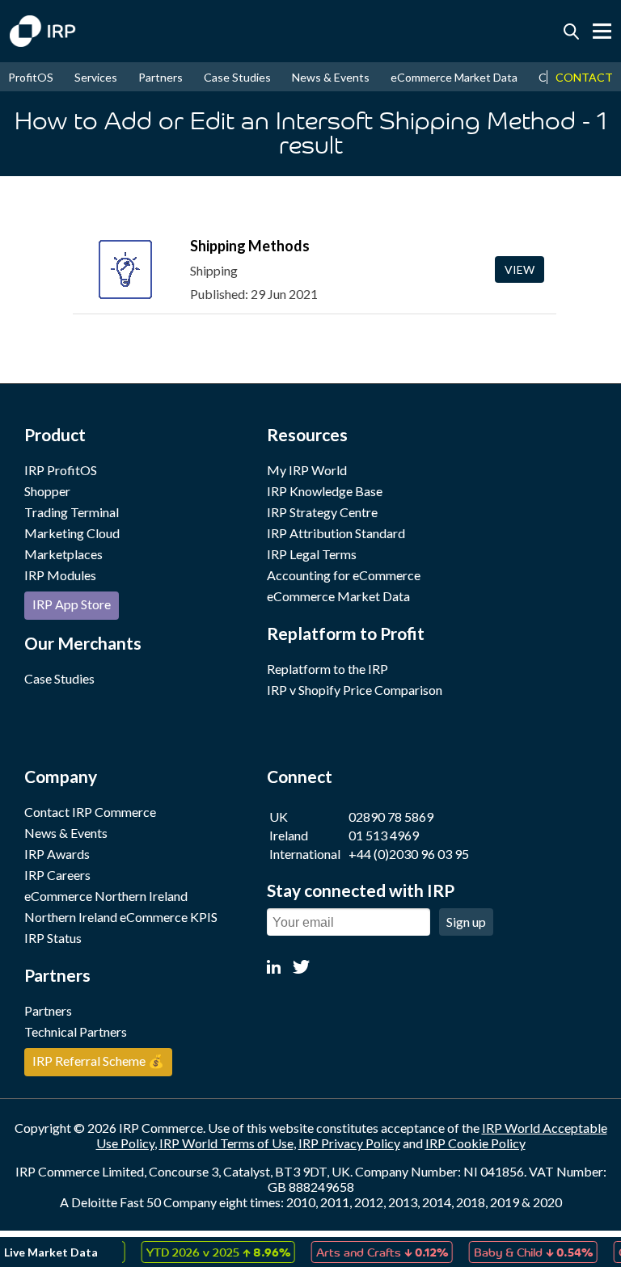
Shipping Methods (250, 246)
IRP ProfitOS (60, 470)
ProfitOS (30, 77)
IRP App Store (71, 604)
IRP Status (53, 937)
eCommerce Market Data (454, 77)
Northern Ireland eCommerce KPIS (121, 916)
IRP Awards (57, 853)
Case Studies (237, 77)
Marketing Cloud (72, 533)
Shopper (47, 491)
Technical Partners (75, 1031)
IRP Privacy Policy (349, 1143)
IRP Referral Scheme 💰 (98, 1060)
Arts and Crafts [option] (372, 1252)
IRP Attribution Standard (336, 533)
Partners (160, 77)
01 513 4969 (384, 835)
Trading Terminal (71, 512)
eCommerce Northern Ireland (106, 895)
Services (95, 77)
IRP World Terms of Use (226, 1143)
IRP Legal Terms (312, 554)
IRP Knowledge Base (324, 491)
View (519, 269)
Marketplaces (63, 554)
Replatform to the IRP (327, 668)
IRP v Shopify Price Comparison (354, 689)
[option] (208, 1252)
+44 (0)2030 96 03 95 (409, 853)
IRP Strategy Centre (322, 512)
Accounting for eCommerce (343, 575)
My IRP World (307, 470)
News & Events (331, 77)
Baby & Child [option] (523, 1252)
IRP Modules (60, 575)
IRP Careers (57, 874)
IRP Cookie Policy (475, 1143)
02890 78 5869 (391, 816)
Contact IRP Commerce (90, 811)
